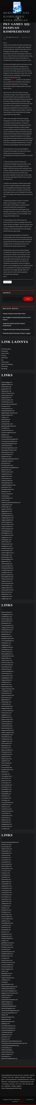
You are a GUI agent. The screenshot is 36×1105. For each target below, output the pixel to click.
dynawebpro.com (7, 789)
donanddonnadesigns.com (9, 991)
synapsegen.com (6, 791)
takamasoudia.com (7, 480)
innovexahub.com (7, 864)
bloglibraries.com (6, 456)
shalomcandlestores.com (9, 432)
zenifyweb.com (6, 980)
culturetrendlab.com (7, 964)
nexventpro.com (6, 899)
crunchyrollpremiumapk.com (10, 439)
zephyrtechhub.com (7, 811)
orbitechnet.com (6, 804)
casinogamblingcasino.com (9, 443)
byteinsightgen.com (7, 559)
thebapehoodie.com (7, 461)
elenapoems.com (6, 470)
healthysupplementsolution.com (11, 502)
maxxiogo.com (6, 774)
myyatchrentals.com (7, 430)
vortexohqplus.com (7, 919)
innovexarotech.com (7, 583)
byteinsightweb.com (7, 515)
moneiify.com (5, 428)
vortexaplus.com (6, 798)
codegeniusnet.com (7, 647)
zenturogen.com (6, 783)
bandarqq (4, 368)
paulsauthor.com (6, 487)
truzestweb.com (6, 813)
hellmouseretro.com (7, 472)
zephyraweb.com (6, 881)
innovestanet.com (7, 767)
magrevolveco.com (7, 581)
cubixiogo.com (6, 800)
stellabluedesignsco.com (8, 485)
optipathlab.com (6, 851)
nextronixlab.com (7, 763)
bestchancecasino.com (8, 1021)
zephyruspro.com (7, 759)
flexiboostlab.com (7, 916)
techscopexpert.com (7, 529)
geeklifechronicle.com (8, 943)
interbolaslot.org (6, 387)
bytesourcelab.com (7, 750)
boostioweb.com (6, 847)
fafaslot (14, 79)
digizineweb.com (6, 658)
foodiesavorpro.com (7, 947)
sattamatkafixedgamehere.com (10, 1010)
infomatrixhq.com (7, 669)
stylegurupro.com (7, 936)
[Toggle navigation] (18, 18)
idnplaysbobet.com (7, 1004)
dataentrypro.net (6, 391)
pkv (13, 1077)
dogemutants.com (7, 476)
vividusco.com (6, 873)
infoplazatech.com (7, 636)
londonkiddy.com (7, 1048)
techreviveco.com (7, 713)
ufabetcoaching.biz (7, 1050)
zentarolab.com (6, 818)
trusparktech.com (7, 892)
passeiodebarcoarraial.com (9, 404)
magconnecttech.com (8, 978)
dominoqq (5, 351)
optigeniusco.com (7, 886)
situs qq (4, 355)
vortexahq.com (6, 875)
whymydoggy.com (7, 382)
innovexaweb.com (7, 785)
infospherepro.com (7, 945)
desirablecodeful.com (8, 489)
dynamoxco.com (6, 780)
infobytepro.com (6, 643)
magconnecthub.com (8, 730)
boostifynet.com (6, 897)
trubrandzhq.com (7, 895)
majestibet (7, 1086)
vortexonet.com (6, 860)
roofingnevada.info (7, 1032)
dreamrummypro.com (8, 393)
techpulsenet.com (7, 693)
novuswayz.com (6, 905)
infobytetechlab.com (7, 568)
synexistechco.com (7, 868)
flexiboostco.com (6, 844)
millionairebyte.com (7, 1054)
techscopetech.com (7, 706)
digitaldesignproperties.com (9, 413)
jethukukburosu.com (8, 452)
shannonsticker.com (7, 400)
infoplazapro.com (7, 539)
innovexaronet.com (7, 665)
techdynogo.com (6, 507)
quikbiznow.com (6, 820)
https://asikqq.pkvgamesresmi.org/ (11, 1088)
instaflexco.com (6, 912)
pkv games (7, 282)
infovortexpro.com (7, 585)
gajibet (19, 1086)
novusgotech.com (7, 776)
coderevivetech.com (7, 579)
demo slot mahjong (7, 364)
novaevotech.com (7, 673)
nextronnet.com (6, 778)
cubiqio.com (5, 940)
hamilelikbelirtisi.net (7, 923)
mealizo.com (5, 417)
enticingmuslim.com (7, 465)
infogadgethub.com (7, 614)
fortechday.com (6, 1056)
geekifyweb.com (6, 634)
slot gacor (23, 1077)
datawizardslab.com (7, 938)
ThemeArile (21, 1101)
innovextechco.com (7, 675)
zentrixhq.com (6, 765)
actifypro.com (5, 908)
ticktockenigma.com (7, 969)
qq (2, 360)
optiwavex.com (6, 807)
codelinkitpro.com (7, 617)
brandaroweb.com (7, 826)
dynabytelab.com (7, 853)
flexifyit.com (5, 772)
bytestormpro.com (7, 960)
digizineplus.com (6, 745)
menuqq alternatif (6, 1075)
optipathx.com (6, 761)
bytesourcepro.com (7, 719)
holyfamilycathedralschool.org (10, 1045)
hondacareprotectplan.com (9, 441)
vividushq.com (6, 796)
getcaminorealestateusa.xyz (9, 1058)
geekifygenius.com (7, 973)
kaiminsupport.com (7, 395)
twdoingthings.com (7, 483)
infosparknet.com (7, 752)
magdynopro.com (7, 537)
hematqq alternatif (23, 1079)
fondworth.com (6, 406)
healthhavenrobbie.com (8, 988)
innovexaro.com (6, 748)
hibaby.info (5, 1015)
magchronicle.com (7, 509)
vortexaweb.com (6, 884)
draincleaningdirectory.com (9, 448)
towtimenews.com (7, 445)
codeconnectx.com (7, 660)
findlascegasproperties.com (9, 986)
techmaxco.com (6, 927)
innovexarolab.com (7, 566)
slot (9, 1077)
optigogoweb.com (7, 824)
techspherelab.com (7, 721)
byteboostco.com (7, 684)
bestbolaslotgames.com (8, 1008)
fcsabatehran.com (7, 474)
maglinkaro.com (6, 715)
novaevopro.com (6, 890)
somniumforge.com (7, 454)
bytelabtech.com (6, 623)
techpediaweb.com (7, 531)
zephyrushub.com (7, 849)
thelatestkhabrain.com (8, 411)
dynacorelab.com (6, 866)
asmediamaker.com (7, 424)
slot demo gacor (6, 349)
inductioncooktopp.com (8, 1028)
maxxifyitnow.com (7, 754)
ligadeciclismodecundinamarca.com (12, 1041)
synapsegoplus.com (7, 734)
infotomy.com (6, 500)
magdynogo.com (6, 598)
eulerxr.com (5, 971)
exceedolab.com (6, 930)
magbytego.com (6, 645)
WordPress (23, 1099)
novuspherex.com (7, 888)
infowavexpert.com (7, 544)
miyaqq (14, 1086)
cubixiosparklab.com (7, 671)
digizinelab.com (6, 699)
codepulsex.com (6, 704)
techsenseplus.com (7, 550)
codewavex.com (6, 682)
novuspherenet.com (7, 802)
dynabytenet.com (7, 717)
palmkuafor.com (6, 389)
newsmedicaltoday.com (8, 1030)
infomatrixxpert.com (7, 662)
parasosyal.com (6, 463)
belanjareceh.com (7, 397)
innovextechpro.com (7, 524)
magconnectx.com (7, 1034)
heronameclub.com (7, 494)
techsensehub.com (7, 621)
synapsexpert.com (7, 815)
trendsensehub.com (7, 967)
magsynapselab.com (7, 520)
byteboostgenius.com (8, 732)
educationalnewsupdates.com (10, 842)
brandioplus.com (6, 787)
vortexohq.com (6, 949)
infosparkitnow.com (7, 630)
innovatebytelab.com (8, 641)
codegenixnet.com (7, 572)
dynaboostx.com (6, 910)
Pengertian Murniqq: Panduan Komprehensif (16, 329)
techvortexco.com (7, 632)
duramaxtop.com (7, 478)
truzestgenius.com (7, 691)
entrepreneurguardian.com (9, 1013)
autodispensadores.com (8, 1026)
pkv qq (15, 1075)
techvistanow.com (7, 667)
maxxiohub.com (6, 879)
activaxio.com (5, 932)
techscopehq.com (7, 743)
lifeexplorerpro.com (7, 956)
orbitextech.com (6, 975)
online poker (5, 362)
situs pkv (26, 1075)
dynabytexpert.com (7, 769)
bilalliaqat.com (6, 1023)
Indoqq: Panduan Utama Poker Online (14, 313)
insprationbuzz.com (7, 402)
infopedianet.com (7, 737)
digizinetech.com (6, 561)
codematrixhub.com (7, 548)
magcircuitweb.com (7, 526)
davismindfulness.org (8, 1052)
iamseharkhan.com (7, 408)
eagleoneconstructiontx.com (10, 993)
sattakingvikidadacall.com (9, 1006)
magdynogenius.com (8, 518)
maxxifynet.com (6, 862)
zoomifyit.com (6, 828)
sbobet (17, 1077)
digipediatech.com (7, 511)
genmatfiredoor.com (7, 984)
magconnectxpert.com (8, 689)
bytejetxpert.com (6, 594)
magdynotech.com (7, 741)
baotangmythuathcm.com (9, 450)
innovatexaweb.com (7, 625)
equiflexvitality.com (7, 995)
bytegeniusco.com (7, 546)
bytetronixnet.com (7, 592)
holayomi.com (6, 1039)
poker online (5, 353)
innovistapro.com (7, 914)
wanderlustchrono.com (8, 962)
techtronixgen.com (7, 522)
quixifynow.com (6, 756)
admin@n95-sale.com (11, 37)
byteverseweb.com (7, 728)
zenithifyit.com (6, 877)
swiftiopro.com (6, 921)
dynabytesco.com (7, 934)
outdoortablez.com (7, 498)
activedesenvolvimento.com (10, 999)
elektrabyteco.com (7, 686)
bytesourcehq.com (7, 651)
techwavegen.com (7, 555)
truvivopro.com (6, 871)
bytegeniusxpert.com (8, 638)
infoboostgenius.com (8, 553)
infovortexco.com (7, 697)
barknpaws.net (6, 419)
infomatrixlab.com (7, 724)
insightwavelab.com (7, 954)
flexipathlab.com (6, 794)
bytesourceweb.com (7, 574)
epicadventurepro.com (8, 951)
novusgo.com (5, 958)
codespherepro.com (7, 570)
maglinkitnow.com (7, 513)
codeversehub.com (7, 726)
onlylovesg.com (6, 997)
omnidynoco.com (7, 809)
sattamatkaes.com (7, 437)
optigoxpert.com (6, 903)
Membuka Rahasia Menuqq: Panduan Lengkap (16, 333)
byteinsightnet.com (7, 654)
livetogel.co (5, 982)
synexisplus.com (6, 857)
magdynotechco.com (8, 627)
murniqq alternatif (11, 1079)
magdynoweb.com (7, 708)
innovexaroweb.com (7, 710)
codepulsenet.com (7, 739)
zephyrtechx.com (6, 901)
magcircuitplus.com (7, 588)
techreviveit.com (6, 542)
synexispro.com (6, 1037)
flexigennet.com (6, 491)
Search (7, 293)
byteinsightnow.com (7, 577)
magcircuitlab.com (7, 680)
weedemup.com (6, 1019)
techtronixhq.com (7, 612)
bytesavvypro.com (7, 557)
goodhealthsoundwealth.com (10, 467)
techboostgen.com (7, 619)
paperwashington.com (8, 1017)
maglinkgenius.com (7, 678)
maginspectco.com (7, 596)
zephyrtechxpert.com (8, 695)
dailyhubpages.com (7, 1002)
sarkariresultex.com (7, 415)
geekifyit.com (5, 435)
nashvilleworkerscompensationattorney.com (14, 1043)
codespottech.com (7, 505)
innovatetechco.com (7, 535)
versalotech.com (6, 925)
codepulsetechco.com (8, 656)
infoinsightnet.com (7, 649)
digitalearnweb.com (7, 384)
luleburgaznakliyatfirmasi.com (10, 459)
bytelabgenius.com (7, 533)
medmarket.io (6, 496)
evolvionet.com (6, 855)
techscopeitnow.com (7, 590)
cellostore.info (6, 421)
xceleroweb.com (6, 822)
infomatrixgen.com (7, 564)
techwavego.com (6, 702)
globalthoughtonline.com (9, 426)
